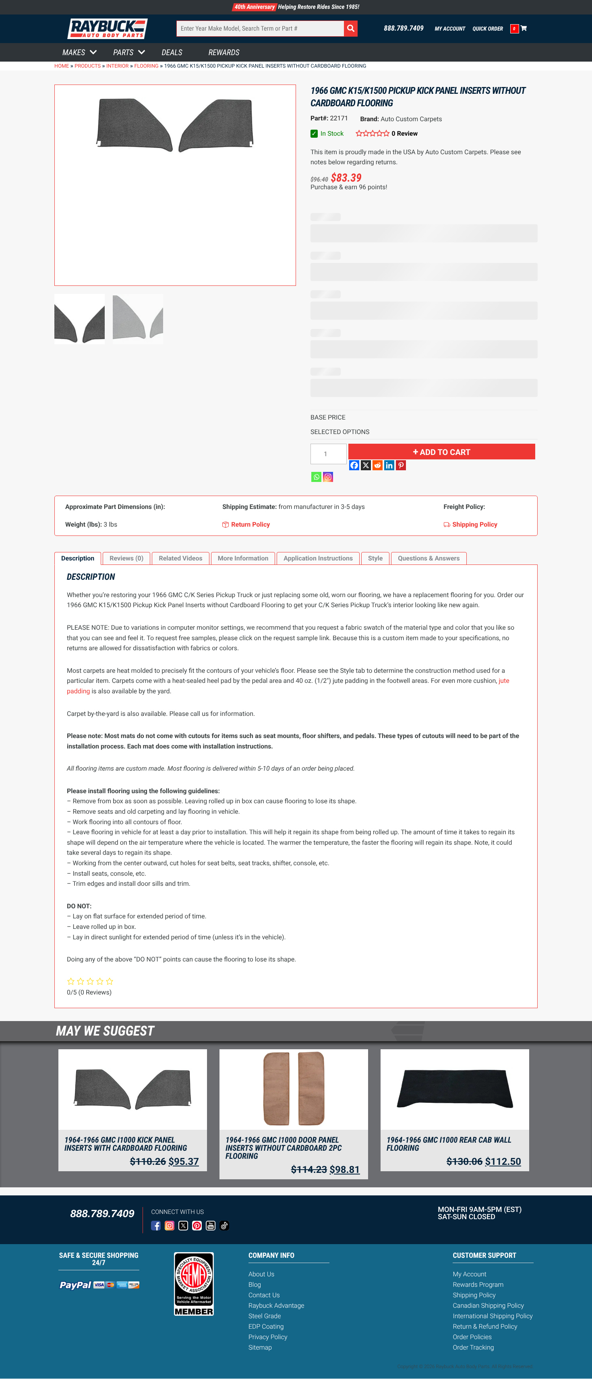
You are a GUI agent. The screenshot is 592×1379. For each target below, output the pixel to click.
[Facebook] (354, 465)
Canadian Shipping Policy (488, 1305)
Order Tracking (473, 1347)
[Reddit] (378, 465)
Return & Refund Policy (485, 1326)
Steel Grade (264, 1316)
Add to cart (445, 452)
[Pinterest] (401, 465)
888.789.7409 (404, 28)
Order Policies (472, 1337)
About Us (261, 1274)
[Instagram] (328, 477)
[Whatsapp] (316, 477)
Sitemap (260, 1347)
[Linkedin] (389, 465)
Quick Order (487, 29)
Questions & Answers (429, 558)
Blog (254, 1284)
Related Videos (180, 558)
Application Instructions (318, 558)
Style (375, 558)
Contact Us (264, 1295)
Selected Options (340, 432)
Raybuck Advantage (276, 1305)
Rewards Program (478, 1284)
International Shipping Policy (492, 1316)
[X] (366, 465)
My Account (450, 29)
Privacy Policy (268, 1337)
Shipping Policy (474, 1295)
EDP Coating (266, 1326)
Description (77, 558)
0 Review (405, 133)
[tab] (77, 558)
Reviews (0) (126, 558)
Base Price (328, 417)
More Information (243, 558)
